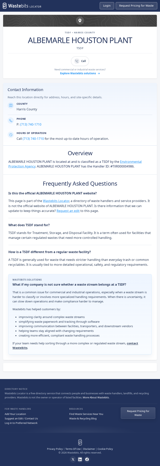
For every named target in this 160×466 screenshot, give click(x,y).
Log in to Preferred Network (21, 423)
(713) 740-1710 (30, 124)
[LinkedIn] (80, 459)
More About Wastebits (96, 397)
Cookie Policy (105, 449)
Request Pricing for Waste (138, 413)
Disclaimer (89, 449)
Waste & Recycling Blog (83, 418)
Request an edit (68, 211)
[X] (73, 459)
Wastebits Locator (56, 201)
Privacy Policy (55, 449)
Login (107, 5)
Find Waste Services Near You (86, 414)
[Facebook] (87, 459)
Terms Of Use (73, 449)
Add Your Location (15, 414)
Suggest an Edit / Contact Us (21, 418)
